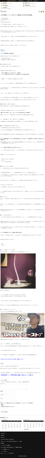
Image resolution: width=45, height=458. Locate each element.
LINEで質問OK (35, 0)
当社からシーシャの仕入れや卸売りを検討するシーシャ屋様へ (11, 441)
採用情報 (2, 443)
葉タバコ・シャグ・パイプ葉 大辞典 (7, 453)
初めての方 (3, 437)
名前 (2, 391)
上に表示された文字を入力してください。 (8, 406)
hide (3, 50)
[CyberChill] (3, 11)
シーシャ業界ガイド (4, 451)
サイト (2, 398)
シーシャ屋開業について (5, 449)
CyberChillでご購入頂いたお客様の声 (7, 439)
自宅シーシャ (9, 19)
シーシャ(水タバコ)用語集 (5, 445)
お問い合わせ (3, 433)
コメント (3, 383)
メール (2, 394)
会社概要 (2, 435)
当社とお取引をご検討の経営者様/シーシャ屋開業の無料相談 (11, 447)
